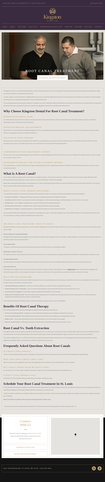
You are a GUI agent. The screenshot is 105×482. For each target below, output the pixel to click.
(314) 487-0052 (96, 3)
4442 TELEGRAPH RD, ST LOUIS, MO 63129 (20, 468)
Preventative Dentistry (51, 26)
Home (5, 26)
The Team (22, 26)
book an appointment (25, 454)
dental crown (71, 269)
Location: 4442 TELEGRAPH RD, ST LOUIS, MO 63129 (24, 3)
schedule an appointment (52, 78)
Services (68, 26)
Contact (98, 26)
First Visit (33, 26)
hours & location (25, 447)
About (12, 26)
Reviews (78, 26)
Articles (88, 26)
